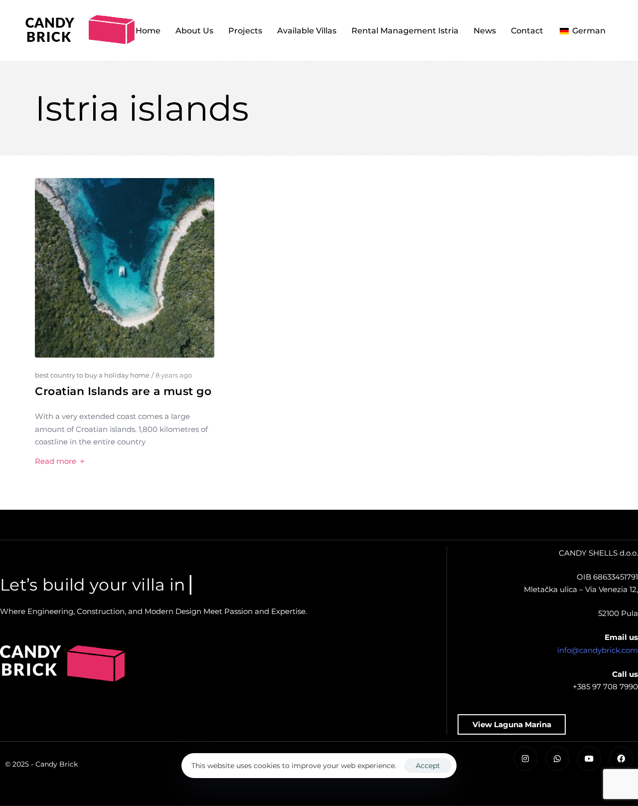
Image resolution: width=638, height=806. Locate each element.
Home (148, 30)
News (485, 30)
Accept (428, 765)
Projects (245, 30)
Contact (527, 30)
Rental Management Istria (405, 30)
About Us (194, 30)
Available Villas (306, 30)
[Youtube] (589, 759)
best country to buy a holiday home (92, 375)
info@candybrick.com (597, 650)
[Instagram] (525, 759)
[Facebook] (621, 759)
